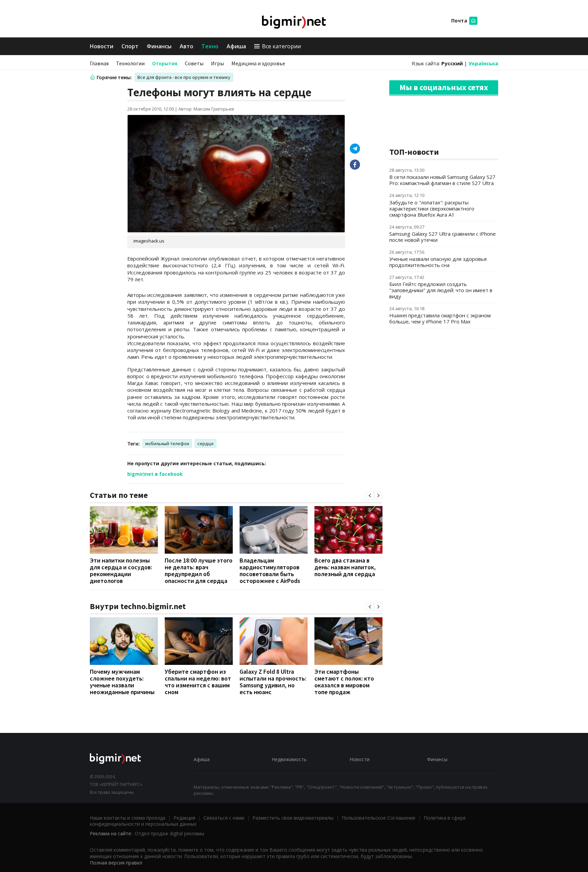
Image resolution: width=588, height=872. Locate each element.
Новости (101, 46)
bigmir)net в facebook (155, 474)
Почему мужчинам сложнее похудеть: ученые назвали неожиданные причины (122, 682)
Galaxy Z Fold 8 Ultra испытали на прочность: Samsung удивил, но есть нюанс (273, 682)
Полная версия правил (116, 862)
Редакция (184, 818)
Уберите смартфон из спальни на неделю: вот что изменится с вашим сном (198, 682)
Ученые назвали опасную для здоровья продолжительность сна (438, 261)
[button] (370, 495)
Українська (483, 63)
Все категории (281, 46)
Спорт (129, 46)
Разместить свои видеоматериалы (292, 818)
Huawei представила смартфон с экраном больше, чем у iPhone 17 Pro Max (440, 318)
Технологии (130, 63)
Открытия (164, 63)
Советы (194, 63)
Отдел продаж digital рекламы (169, 833)
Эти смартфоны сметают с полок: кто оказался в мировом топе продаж (344, 682)
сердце (205, 443)
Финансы (159, 46)
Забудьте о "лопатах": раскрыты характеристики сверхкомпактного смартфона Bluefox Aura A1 (431, 208)
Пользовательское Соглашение (378, 818)
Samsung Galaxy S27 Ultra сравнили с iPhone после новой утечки (442, 236)
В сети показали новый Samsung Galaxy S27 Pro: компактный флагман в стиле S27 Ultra (442, 179)
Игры (217, 63)
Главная (99, 63)
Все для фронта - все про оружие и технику (183, 77)
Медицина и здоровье (258, 63)
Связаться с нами (223, 818)
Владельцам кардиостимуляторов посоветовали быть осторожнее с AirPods (270, 570)
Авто (186, 46)
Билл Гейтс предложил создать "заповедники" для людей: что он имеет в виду (440, 290)
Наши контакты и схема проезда (127, 818)
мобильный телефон (167, 443)
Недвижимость (289, 759)
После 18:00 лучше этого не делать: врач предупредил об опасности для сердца (198, 570)
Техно (209, 46)
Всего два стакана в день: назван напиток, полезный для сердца (345, 567)
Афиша (236, 46)
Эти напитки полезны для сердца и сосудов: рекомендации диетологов (121, 570)
